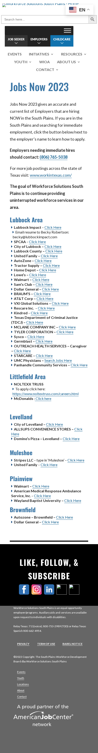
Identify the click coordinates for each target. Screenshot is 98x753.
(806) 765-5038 (53, 157)
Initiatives (39, 54)
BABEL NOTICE (72, 643)
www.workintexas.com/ (51, 175)
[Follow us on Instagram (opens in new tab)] (37, 593)
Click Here (52, 227)
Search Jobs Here (58, 360)
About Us (66, 62)
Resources (71, 54)
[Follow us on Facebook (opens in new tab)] (25, 593)
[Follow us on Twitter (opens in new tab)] (63, 593)
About (20, 690)
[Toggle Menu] (67, 30)
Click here (43, 398)
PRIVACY (23, 643)
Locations (23, 684)
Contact (45, 70)
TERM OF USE (46, 643)
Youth (20, 62)
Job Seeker (16, 39)
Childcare (61, 39)
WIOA (44, 62)
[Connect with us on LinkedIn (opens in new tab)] (50, 593)
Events (15, 54)
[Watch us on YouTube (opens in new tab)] (75, 593)
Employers (39, 39)
